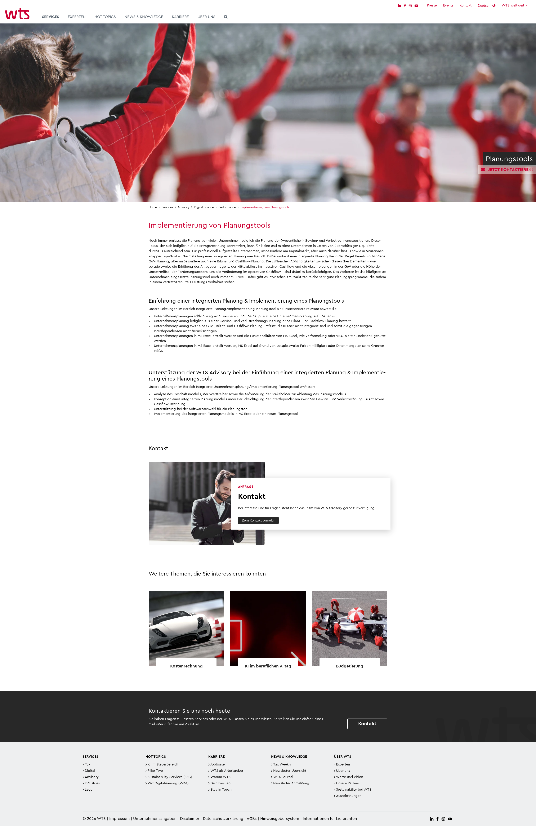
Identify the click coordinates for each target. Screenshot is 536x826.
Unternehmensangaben (155, 819)
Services (50, 17)
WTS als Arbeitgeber (226, 770)
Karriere (180, 17)
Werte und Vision (349, 777)
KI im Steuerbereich (163, 764)
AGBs (252, 819)
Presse (432, 5)
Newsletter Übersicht (289, 770)
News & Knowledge (144, 17)
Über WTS (342, 756)
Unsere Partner (347, 783)
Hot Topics (105, 17)
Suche (226, 17)
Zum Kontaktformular (258, 520)
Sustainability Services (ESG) (170, 777)
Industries (92, 783)
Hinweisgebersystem (279, 819)
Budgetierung (349, 666)
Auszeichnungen (348, 796)
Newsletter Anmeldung (291, 783)
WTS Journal (283, 777)
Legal (89, 789)
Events (448, 5)
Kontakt (466, 5)
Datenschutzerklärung (223, 819)
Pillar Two (155, 770)
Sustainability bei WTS (353, 789)
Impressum (119, 819)
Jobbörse (217, 764)
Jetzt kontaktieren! (510, 170)
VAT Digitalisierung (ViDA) (168, 783)
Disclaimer (189, 819)
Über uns (206, 17)
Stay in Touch (221, 789)
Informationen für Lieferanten (330, 819)
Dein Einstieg (220, 783)
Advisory (92, 777)
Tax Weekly (282, 764)
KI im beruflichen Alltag (268, 666)
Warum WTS (220, 777)
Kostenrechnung (186, 666)
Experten (77, 17)
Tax (87, 764)
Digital (90, 770)
